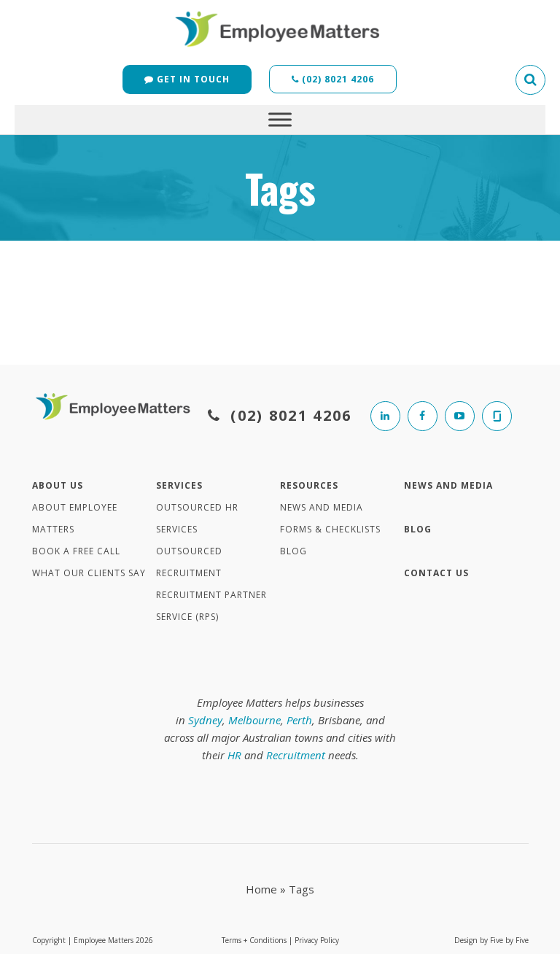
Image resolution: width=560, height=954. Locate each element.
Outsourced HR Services (197, 518)
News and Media (321, 507)
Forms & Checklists (330, 529)
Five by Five (509, 940)
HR (234, 755)
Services (179, 485)
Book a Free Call (76, 551)
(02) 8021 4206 (336, 79)
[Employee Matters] (280, 27)
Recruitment (295, 755)
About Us (57, 485)
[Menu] (280, 119)
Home (261, 889)
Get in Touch (192, 79)
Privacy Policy (317, 940)
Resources (309, 485)
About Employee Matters (74, 518)
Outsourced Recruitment (189, 562)
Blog (293, 551)
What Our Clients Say (89, 573)
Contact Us (436, 573)
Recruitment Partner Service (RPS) (211, 606)
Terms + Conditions (254, 940)
